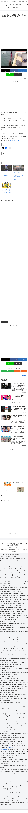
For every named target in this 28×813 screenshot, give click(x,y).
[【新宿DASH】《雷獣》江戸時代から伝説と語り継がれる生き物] (6, 185)
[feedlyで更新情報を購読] (7, 371)
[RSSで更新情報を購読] (20, 371)
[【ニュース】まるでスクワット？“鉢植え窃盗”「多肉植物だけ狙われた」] (6, 168)
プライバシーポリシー (14, 547)
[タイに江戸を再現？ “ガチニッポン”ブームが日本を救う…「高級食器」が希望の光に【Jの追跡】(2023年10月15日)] (18, 168)
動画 (7, 322)
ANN (3, 322)
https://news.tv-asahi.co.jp (16, 140)
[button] (18, 74)
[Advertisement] (14, 33)
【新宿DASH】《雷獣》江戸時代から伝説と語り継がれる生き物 (6, 191)
